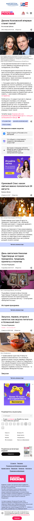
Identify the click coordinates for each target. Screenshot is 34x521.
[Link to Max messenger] (2, 424)
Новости (7, 432)
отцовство (6, 121)
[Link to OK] (10, 424)
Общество (18, 29)
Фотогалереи (8, 439)
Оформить (11, 454)
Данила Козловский (20, 121)
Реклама (20, 463)
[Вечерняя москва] (17, 478)
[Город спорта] (23, 13)
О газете (13, 463)
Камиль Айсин (6, 192)
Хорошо (17, 518)
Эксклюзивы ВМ (11, 327)
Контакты (28, 468)
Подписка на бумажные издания (16, 466)
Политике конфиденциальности (20, 514)
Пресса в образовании (23, 439)
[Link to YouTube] (18, 424)
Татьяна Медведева (7, 264)
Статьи (7, 435)
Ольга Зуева (6, 124)
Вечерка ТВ (20, 432)
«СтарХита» (5, 96)
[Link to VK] (6, 424)
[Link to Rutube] (29, 424)
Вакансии (14, 468)
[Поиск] (27, 13)
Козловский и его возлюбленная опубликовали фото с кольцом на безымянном (17, 116)
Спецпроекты (20, 437)
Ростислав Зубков (7, 26)
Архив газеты (20, 435)
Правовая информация (17, 471)
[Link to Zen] (14, 424)
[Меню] (31, 13)
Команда (21, 468)
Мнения (7, 437)
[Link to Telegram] (22, 424)
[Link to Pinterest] (2, 427)
